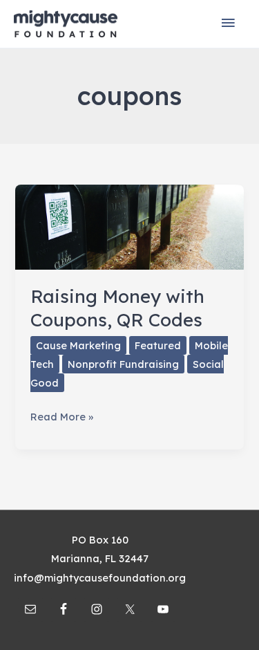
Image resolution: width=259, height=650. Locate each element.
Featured (158, 345)
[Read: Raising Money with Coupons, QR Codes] (129, 225)
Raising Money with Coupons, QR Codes (117, 308)
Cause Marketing (78, 345)
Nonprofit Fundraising (123, 364)
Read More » (61, 417)
